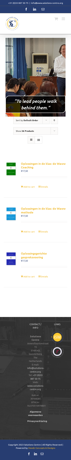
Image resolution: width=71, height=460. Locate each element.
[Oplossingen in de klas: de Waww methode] (11, 214)
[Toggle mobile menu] (64, 19)
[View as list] (38, 139)
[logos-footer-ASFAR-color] (57, 332)
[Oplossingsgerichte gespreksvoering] (11, 258)
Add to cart (29, 186)
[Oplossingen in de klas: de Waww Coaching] (11, 169)
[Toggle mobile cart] (56, 19)
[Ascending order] (54, 120)
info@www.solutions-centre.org (47, 2)
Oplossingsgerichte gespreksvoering (34, 255)
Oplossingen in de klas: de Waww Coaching (43, 165)
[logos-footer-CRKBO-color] (57, 348)
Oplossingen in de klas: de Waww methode (43, 210)
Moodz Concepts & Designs (41, 447)
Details (44, 186)
